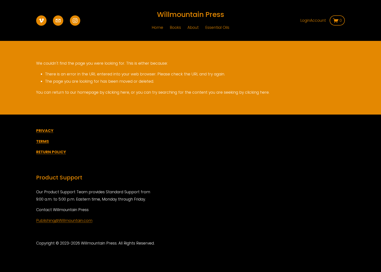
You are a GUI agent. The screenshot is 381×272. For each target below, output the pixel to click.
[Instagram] (75, 20)
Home (157, 27)
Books (175, 27)
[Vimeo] (41, 20)
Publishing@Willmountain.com (64, 220)
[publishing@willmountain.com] (58, 20)
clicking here (117, 92)
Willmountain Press (190, 14)
